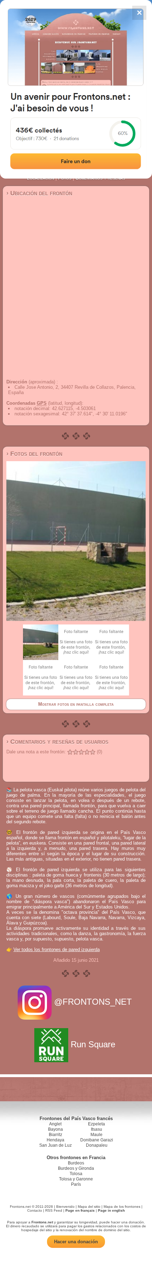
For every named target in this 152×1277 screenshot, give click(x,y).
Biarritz (55, 1134)
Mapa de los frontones (122, 1206)
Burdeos (76, 1163)
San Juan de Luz (55, 1145)
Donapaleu (96, 1145)
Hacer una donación (76, 1241)
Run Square (93, 1044)
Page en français (80, 1210)
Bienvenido (65, 1206)
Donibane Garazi (96, 1139)
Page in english (111, 1210)
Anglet (55, 1124)
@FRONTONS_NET (93, 1001)
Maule (96, 1134)
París (76, 1184)
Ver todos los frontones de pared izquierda (56, 949)
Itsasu (96, 1129)
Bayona (55, 1129)
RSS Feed (53, 1210)
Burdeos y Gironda (76, 1168)
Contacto (34, 1210)
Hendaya (55, 1139)
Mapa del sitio (89, 1206)
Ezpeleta (96, 1124)
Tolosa (76, 1173)
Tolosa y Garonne (76, 1179)
